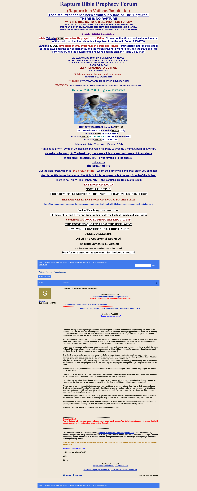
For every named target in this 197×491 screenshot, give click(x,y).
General (59, 262)
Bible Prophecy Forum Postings (74, 262)
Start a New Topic (44, 276)
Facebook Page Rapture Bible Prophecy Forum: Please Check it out (110, 470)
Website (78, 475)
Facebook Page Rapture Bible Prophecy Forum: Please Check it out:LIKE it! (110, 308)
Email (68, 475)
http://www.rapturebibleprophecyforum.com (110, 297)
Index (54, 262)
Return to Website (44, 262)
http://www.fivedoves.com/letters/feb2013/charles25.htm (85, 304)
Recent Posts (43, 265)
